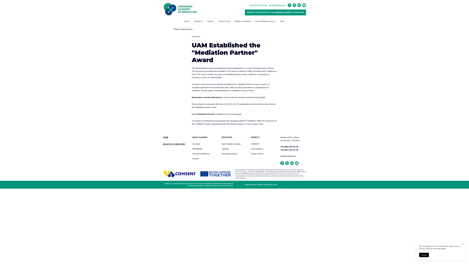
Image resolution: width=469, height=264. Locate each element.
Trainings (225, 149)
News (282, 21)
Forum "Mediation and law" (265, 21)
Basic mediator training (231, 144)
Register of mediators (243, 21)
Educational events (230, 153)
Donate (195, 158)
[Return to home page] (180, 9)
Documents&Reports (201, 153)
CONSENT (255, 144)
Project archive (257, 153)
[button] (289, 5)
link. (239, 114)
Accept (424, 255)
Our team (196, 144)
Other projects (257, 149)
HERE (262, 97)
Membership (197, 149)
